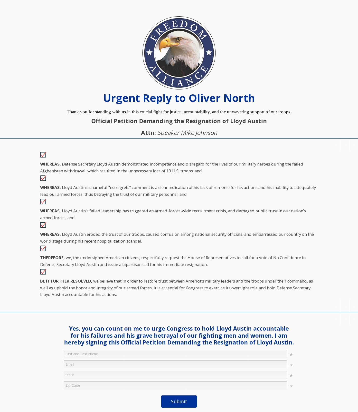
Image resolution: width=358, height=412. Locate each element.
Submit (179, 401)
